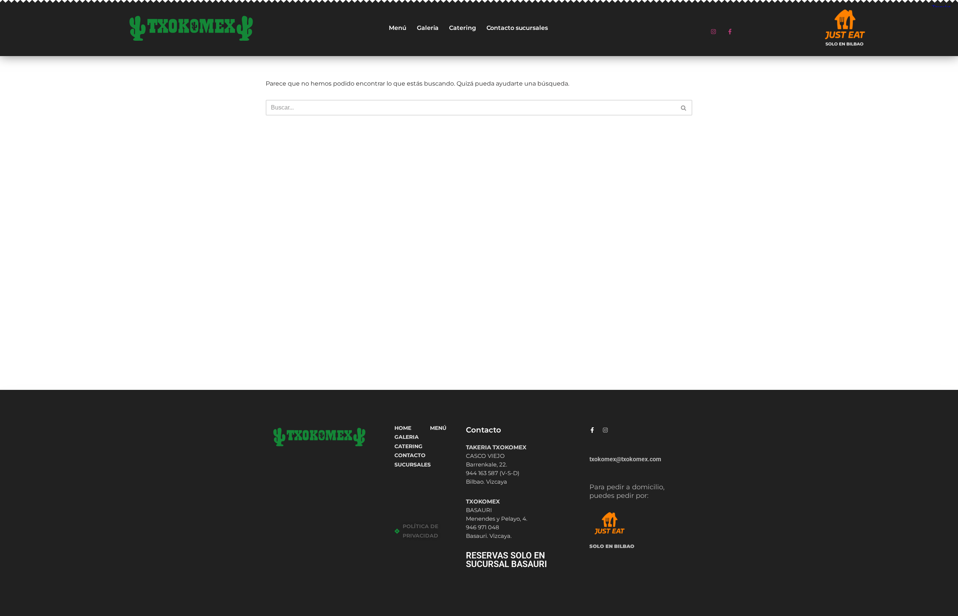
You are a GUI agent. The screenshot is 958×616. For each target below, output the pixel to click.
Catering (462, 27)
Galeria (428, 27)
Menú (397, 27)
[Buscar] (683, 108)
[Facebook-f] (730, 31)
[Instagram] (713, 31)
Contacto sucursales (517, 27)
